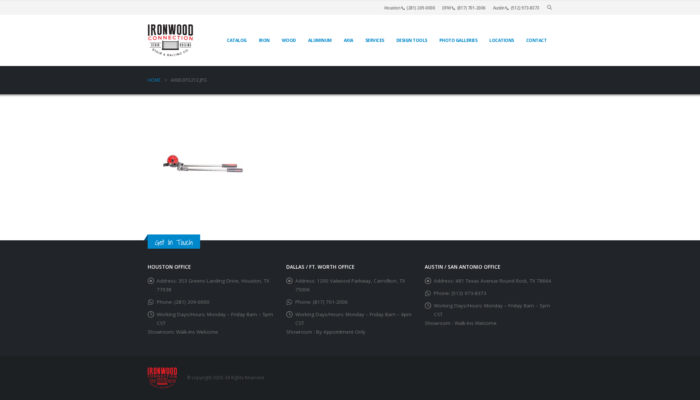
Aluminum (320, 40)
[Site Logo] (170, 40)
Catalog (237, 40)
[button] (549, 7)
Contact (536, 40)
